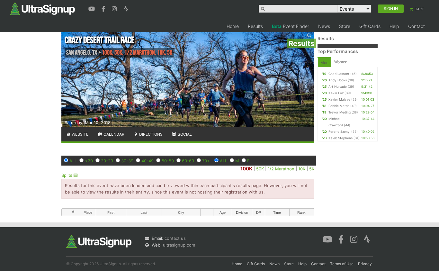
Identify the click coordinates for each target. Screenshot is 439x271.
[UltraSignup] (42, 8)
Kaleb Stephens (340, 138)
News (324, 26)
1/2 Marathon (281, 168)
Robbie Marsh (338, 106)
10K (301, 168)
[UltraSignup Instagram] (115, 8)
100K (246, 169)
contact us (175, 238)
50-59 (168, 160)
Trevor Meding (339, 112)
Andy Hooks (337, 80)
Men (324, 62)
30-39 (127, 160)
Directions (150, 134)
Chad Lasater (338, 74)
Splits (67, 175)
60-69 (188, 160)
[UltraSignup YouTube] (92, 8)
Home (233, 26)
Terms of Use (342, 263)
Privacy (365, 263)
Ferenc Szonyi (339, 131)
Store (344, 26)
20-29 (107, 160)
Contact (416, 26)
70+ (206, 160)
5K (311, 168)
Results (255, 26)
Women (340, 61)
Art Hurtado (337, 86)
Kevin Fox (336, 93)
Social (184, 134)
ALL (73, 160)
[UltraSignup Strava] (126, 8)
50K (260, 168)
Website (79, 134)
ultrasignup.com (179, 245)
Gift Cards (370, 26)
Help (394, 26)
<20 (89, 160)
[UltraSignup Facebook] (104, 8)
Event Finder (290, 26)
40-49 (147, 160)
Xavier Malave (339, 99)
